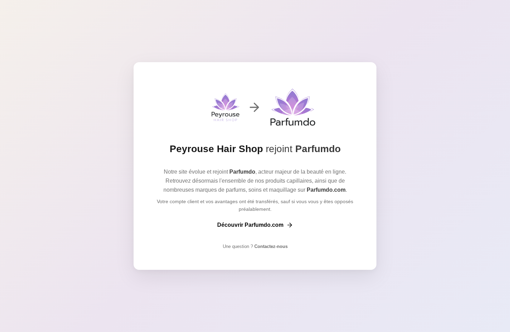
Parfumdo (318, 148)
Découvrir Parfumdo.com (250, 225)
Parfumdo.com (326, 190)
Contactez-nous (270, 246)
